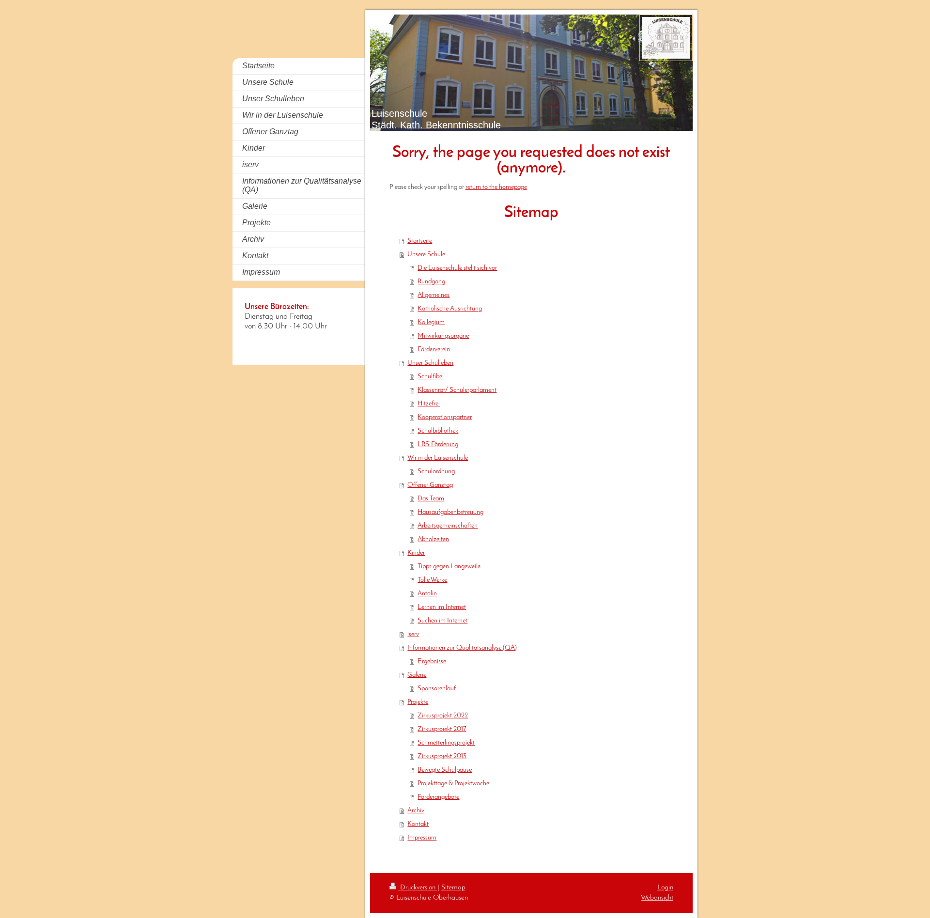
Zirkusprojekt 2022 (443, 715)
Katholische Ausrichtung (450, 308)
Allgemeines (434, 295)
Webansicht (657, 898)
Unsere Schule (426, 254)
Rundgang (431, 281)
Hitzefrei (429, 403)
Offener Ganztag (430, 485)
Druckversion (417, 887)
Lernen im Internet (442, 607)
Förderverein (434, 349)
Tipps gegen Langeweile (449, 566)
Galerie (416, 675)
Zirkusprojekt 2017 (442, 729)
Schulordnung (436, 471)
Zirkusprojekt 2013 (442, 756)
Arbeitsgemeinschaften (448, 525)
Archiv (415, 810)
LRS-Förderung (438, 444)
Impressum (421, 837)
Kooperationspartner (445, 417)
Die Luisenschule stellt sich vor (457, 268)
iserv (413, 634)
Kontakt (418, 824)
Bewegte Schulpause (445, 770)
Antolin (427, 593)
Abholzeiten (433, 539)
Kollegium (431, 322)
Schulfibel (431, 376)
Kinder (416, 553)
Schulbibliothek (438, 431)
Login (665, 887)
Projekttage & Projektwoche (453, 783)
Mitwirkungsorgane (443, 336)
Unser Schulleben (430, 363)
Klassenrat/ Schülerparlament (457, 390)
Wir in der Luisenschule (437, 458)
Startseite (419, 241)
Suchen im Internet (442, 620)
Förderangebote (438, 797)
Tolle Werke (432, 580)
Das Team (431, 498)
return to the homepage (496, 187)
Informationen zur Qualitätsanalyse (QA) (462, 648)
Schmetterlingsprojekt (446, 743)
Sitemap (453, 887)
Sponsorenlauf (437, 688)
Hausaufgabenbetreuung (450, 512)
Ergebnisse (432, 661)
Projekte (417, 702)
